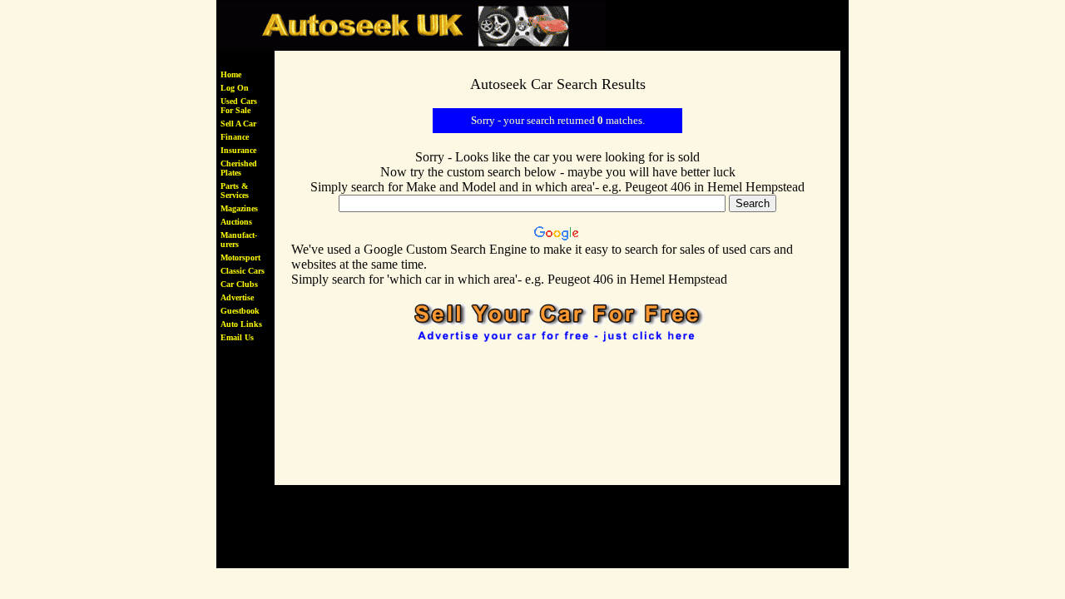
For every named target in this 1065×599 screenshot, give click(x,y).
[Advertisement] (557, 398)
